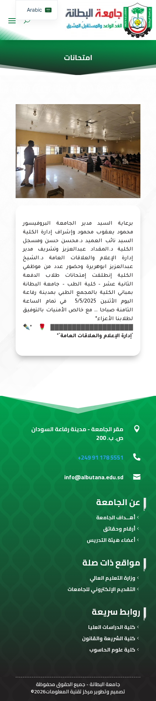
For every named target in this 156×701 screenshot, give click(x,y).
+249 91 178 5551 (100, 457)
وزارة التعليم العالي (112, 579)
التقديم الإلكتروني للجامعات (101, 590)
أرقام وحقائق (119, 529)
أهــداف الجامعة (115, 518)
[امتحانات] (78, 197)
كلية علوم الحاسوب (112, 650)
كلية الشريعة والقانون (108, 639)
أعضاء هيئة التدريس (111, 541)
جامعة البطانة (105, 684)
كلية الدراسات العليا (111, 628)
